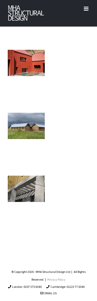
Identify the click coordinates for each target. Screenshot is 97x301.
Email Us (50, 293)
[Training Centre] (26, 126)
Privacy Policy (56, 279)
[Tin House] (26, 63)
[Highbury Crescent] (26, 189)
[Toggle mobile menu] (86, 8)
